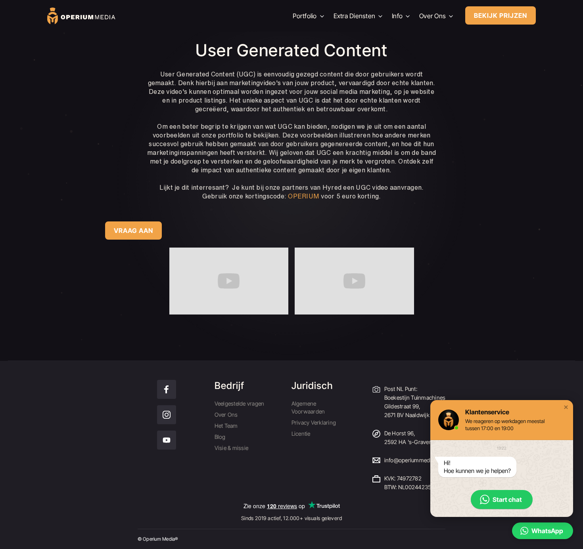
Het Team (226, 425)
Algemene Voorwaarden (308, 407)
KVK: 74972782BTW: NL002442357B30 (414, 482)
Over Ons (226, 414)
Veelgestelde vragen (240, 403)
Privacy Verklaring (314, 422)
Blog (220, 436)
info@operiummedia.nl (412, 460)
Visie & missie (232, 447)
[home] (163, 15)
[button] (566, 407)
